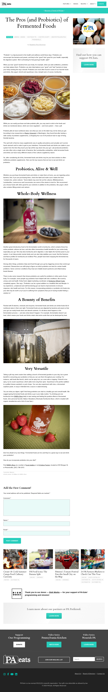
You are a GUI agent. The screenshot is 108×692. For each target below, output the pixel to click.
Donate (101, 4)
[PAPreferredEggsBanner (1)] (89, 44)
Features (66, 4)
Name (5, 520)
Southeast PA (31, 37)
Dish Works (54, 592)
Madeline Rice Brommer (38, 44)
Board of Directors (89, 673)
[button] (70, 4)
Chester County (43, 37)
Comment (7, 498)
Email (5, 529)
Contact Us (101, 673)
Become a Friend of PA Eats (54, 10)
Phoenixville (36, 40)
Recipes (83, 4)
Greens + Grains (19, 37)
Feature (9, 37)
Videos (75, 4)
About (92, 4)
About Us (78, 673)
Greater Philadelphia (58, 37)
